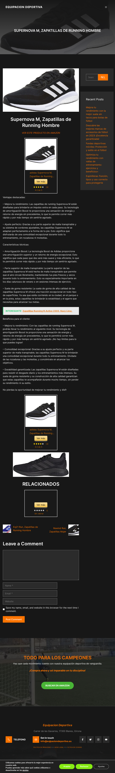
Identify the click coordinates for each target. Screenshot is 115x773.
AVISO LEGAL (59, 747)
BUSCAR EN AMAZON (57, 685)
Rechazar (84, 766)
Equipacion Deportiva (24, 7)
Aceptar (66, 766)
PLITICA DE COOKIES (74, 747)
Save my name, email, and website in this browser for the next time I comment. (42, 609)
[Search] (103, 77)
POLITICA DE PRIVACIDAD (42, 747)
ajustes (25, 770)
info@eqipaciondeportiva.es (56, 741)
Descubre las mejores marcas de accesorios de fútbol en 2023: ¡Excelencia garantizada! (97, 132)
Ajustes (101, 766)
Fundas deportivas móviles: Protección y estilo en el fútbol (96, 147)
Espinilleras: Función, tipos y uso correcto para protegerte (97, 179)
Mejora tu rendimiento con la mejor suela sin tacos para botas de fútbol (96, 114)
